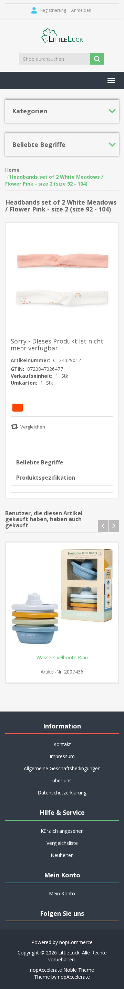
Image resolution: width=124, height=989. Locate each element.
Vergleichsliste (62, 843)
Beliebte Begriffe (39, 462)
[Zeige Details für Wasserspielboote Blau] (62, 598)
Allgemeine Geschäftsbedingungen (62, 768)
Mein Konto (62, 893)
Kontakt (62, 744)
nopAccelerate (74, 976)
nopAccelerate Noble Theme (62, 970)
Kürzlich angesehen (62, 831)
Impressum (62, 756)
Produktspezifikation (45, 477)
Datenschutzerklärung (62, 792)
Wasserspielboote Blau (62, 657)
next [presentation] (113, 526)
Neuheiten (62, 855)
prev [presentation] (103, 526)
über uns (62, 780)
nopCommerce (76, 942)
